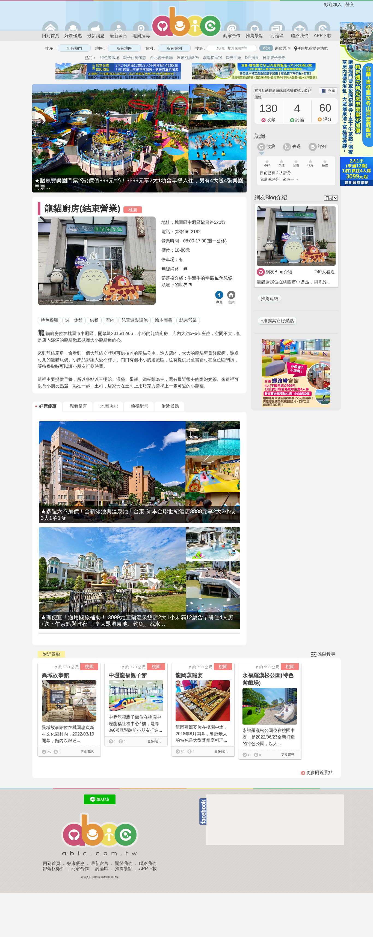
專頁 (219, 302)
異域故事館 (55, 675)
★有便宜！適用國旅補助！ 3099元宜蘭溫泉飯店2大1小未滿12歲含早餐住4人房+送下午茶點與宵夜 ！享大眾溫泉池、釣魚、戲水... (137, 620)
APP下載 (322, 35)
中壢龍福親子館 (128, 675)
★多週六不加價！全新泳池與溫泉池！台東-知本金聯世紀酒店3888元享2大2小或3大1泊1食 (138, 514)
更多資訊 (87, 752)
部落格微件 (54, 868)
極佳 (325, 165)
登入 (349, 4)
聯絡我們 (300, 35)
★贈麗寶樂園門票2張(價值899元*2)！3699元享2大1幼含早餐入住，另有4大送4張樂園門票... (138, 183)
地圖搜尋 (141, 35)
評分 (322, 146)
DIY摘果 (252, 57)
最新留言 (118, 35)
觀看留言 (78, 406)
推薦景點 (254, 35)
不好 (267, 165)
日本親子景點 (274, 57)
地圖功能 (109, 406)
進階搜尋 (326, 654)
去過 (296, 146)
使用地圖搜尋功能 (312, 48)
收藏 (270, 146)
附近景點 (170, 406)
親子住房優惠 (134, 57)
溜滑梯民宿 (212, 57)
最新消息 (96, 35)
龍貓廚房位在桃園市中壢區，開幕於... (293, 282)
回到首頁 (50, 35)
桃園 (132, 209)
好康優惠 (73, 35)
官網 (231, 302)
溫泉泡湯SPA (188, 57)
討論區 (277, 35)
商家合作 (232, 35)
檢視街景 (139, 406)
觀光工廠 (233, 57)
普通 (296, 165)
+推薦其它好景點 (277, 320)
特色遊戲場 (109, 57)
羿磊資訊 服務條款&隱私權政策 (100, 877)
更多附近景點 (319, 772)
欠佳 (282, 165)
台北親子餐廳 (161, 57)
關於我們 (123, 863)
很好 (310, 165)
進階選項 (282, 48)
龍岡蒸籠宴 (189, 675)
